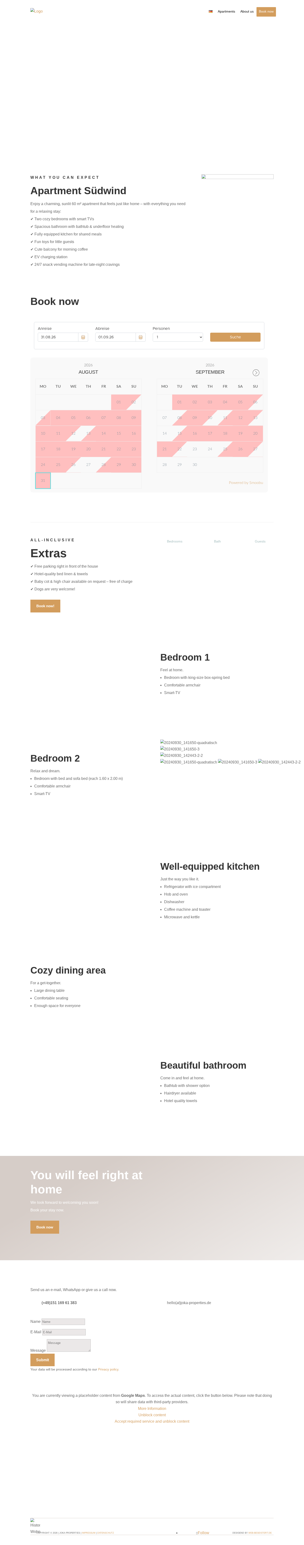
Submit (42, 1360)
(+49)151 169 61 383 (59, 1303)
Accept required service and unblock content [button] (152, 1421)
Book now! (45, 606)
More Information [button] (152, 1409)
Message (38, 1350)
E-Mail (35, 1332)
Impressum (88, 1533)
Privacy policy (108, 1369)
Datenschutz (105, 1533)
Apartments (226, 11)
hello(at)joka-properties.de (189, 1303)
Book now (266, 11)
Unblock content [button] (152, 1415)
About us (247, 11)
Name (35, 1322)
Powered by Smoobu (246, 483)
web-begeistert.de (260, 1533)
